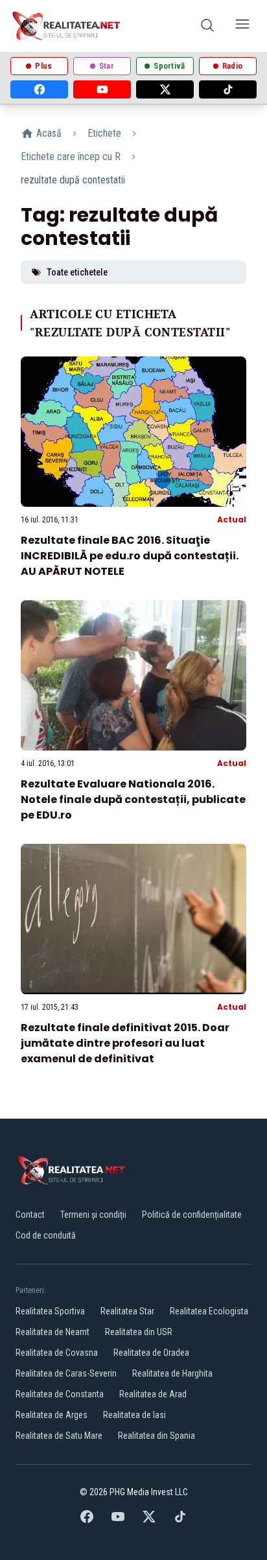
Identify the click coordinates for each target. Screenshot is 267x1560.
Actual (231, 519)
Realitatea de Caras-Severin (66, 1373)
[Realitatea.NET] (67, 26)
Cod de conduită (46, 1235)
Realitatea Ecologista (209, 1311)
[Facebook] (39, 89)
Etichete (104, 133)
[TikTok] (228, 89)
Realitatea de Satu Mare (59, 1435)
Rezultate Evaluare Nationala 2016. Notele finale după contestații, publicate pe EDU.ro (133, 799)
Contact (30, 1214)
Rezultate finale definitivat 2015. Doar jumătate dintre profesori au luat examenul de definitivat (125, 1043)
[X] (165, 89)
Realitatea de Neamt (52, 1332)
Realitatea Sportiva (50, 1311)
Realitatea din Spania (156, 1435)
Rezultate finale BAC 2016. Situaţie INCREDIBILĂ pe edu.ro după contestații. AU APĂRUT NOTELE (129, 556)
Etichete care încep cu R (71, 156)
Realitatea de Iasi (134, 1415)
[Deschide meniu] (242, 26)
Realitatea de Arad (153, 1394)
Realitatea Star (127, 1311)
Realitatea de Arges (51, 1415)
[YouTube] (102, 89)
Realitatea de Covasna (57, 1352)
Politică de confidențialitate (192, 1214)
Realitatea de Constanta (60, 1394)
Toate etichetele (77, 272)
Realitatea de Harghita (172, 1373)
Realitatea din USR (138, 1332)
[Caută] (207, 26)
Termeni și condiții (93, 1214)
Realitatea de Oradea (151, 1352)
